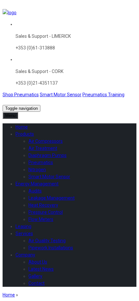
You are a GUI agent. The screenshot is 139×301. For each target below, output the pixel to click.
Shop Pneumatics (21, 94)
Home (9, 294)
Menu (10, 115)
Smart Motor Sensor (60, 94)
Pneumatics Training (103, 94)
